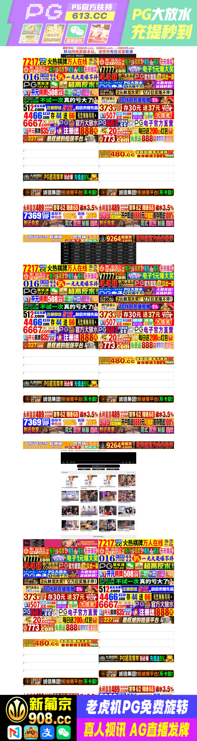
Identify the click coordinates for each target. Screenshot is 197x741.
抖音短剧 (76, 256)
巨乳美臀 (98, 247)
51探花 (98, 256)
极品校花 (109, 262)
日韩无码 (130, 262)
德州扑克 (98, 253)
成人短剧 (98, 262)
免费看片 (66, 262)
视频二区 (66, 247)
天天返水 (130, 253)
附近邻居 (76, 250)
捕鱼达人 (76, 253)
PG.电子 (113, 469)
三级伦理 (76, 247)
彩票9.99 (109, 253)
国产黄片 (76, 259)
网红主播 (87, 243)
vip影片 (84, 469)
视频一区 (66, 243)
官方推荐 (66, 253)
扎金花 (120, 253)
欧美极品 (120, 243)
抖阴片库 (66, 259)
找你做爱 (98, 250)
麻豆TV (88, 256)
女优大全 (120, 256)
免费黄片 (98, 259)
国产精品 (76, 243)
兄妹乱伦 (87, 262)
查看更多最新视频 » (98, 536)
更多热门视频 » (131, 472)
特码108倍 (98, 469)
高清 (123, 462)
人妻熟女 (109, 247)
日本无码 (98, 243)
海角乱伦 (120, 259)
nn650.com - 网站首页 (75, 56)
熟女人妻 (87, 259)
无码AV (66, 256)
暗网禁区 (109, 259)
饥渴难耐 (87, 250)
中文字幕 (87, 247)
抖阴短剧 (120, 262)
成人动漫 (130, 243)
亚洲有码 (109, 243)
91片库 (109, 256)
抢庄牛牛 (87, 253)
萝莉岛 (131, 256)
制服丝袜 (120, 247)
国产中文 (76, 262)
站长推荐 (66, 250)
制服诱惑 (130, 259)
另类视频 (130, 247)
